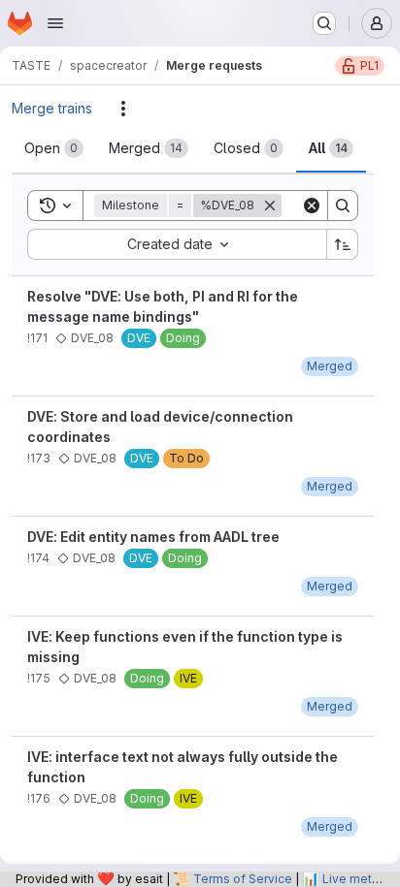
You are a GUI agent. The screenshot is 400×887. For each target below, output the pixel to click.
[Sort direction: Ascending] (342, 244)
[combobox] (176, 244)
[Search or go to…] (324, 23)
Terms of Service (242, 878)
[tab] (54, 148)
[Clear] (311, 205)
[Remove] (270, 205)
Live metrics (357, 878)
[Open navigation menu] (55, 23)
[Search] (342, 205)
